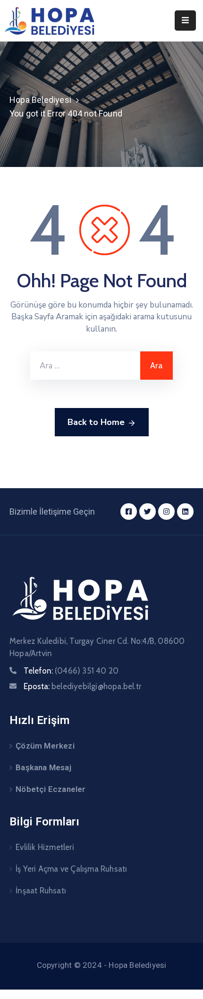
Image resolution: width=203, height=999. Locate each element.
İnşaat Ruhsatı (41, 890)
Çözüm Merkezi (45, 745)
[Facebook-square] (128, 511)
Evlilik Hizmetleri (45, 847)
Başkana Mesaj (43, 767)
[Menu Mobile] (185, 20)
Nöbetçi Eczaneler (50, 789)
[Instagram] (166, 511)
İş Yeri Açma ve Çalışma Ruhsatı (71, 869)
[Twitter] (147, 511)
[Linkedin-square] (185, 511)
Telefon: (71, 670)
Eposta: (82, 686)
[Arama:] (85, 365)
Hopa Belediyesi (40, 100)
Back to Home (96, 422)
